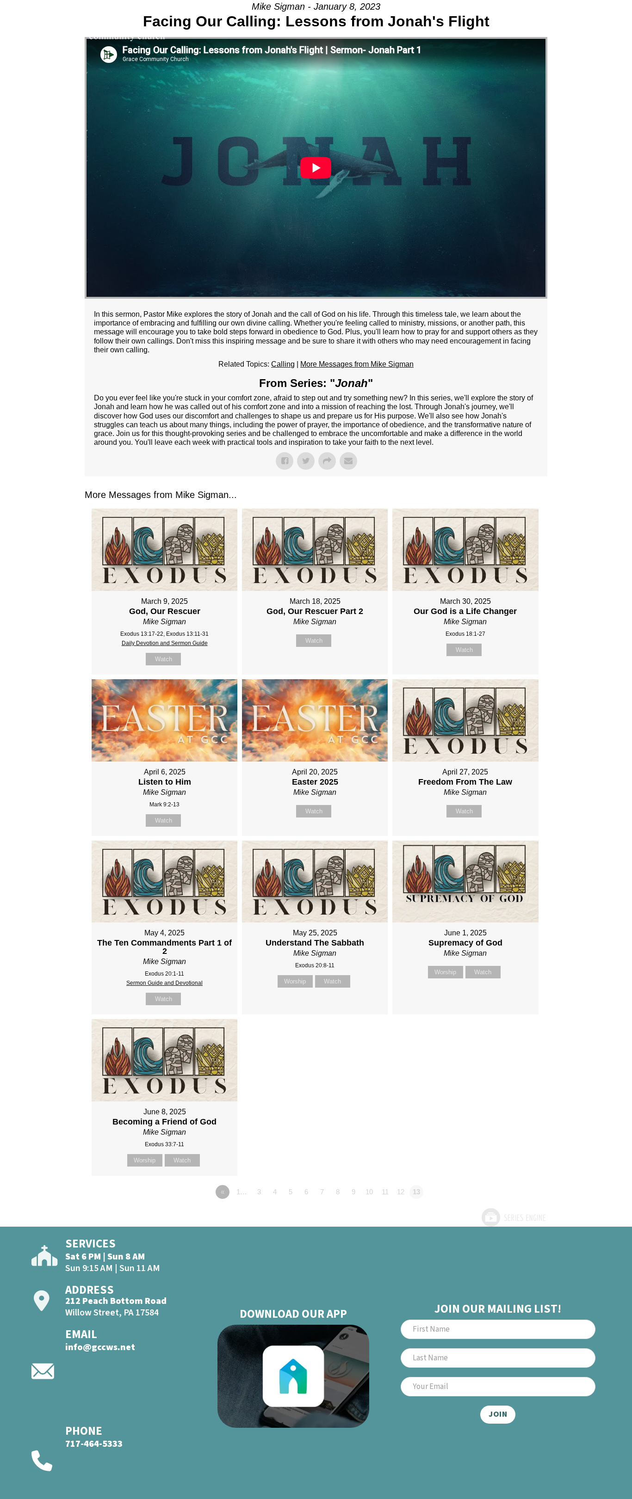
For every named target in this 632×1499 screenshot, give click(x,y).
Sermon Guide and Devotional (164, 983)
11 (385, 1192)
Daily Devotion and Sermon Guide (165, 643)
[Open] (587, 31)
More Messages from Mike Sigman (357, 364)
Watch (163, 659)
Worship (295, 981)
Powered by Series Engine (513, 1217)
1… (241, 1192)
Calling (283, 364)
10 (369, 1192)
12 (400, 1192)
